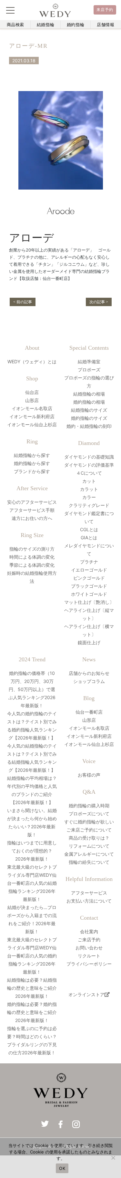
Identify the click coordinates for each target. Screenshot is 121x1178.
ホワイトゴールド (89, 594)
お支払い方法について (89, 901)
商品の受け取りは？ (89, 838)
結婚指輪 (46, 24)
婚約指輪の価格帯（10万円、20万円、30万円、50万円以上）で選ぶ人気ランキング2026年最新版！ (31, 689)
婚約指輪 (76, 24)
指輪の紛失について (89, 862)
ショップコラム (89, 681)
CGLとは (89, 529)
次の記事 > (98, 302)
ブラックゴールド (89, 586)
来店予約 (105, 9)
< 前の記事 (22, 302)
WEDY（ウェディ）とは (31, 361)
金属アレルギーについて (89, 854)
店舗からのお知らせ (89, 673)
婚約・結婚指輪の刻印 (89, 426)
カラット (89, 489)
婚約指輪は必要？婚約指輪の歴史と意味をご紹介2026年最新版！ (32, 1012)
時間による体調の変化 (32, 557)
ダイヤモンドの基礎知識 (89, 457)
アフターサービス (89, 892)
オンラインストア (86, 994)
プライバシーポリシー (89, 963)
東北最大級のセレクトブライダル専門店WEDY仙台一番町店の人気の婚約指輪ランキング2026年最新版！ (32, 956)
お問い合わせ (89, 947)
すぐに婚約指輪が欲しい (89, 821)
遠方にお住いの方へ (32, 518)
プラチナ (89, 561)
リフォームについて (89, 846)
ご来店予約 (89, 939)
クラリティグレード (89, 505)
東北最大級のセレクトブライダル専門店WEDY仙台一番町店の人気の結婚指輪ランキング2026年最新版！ (32, 883)
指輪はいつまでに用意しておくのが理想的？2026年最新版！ (32, 851)
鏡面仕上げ (89, 642)
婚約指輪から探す (32, 463)
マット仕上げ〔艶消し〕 (89, 602)
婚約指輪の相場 (89, 402)
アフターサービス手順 (32, 510)
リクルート (89, 955)
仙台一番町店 (89, 712)
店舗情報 (106, 24)
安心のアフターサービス (32, 502)
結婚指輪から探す (32, 455)
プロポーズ (89, 369)
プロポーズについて (89, 813)
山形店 (32, 400)
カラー (89, 497)
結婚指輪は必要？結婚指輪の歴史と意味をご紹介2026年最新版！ (32, 988)
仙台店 (32, 392)
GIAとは (89, 537)
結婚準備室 (89, 361)
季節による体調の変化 (32, 565)
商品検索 (16, 24)
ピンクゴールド (89, 578)
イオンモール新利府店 (32, 416)
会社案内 (89, 931)
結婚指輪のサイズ (89, 410)
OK (62, 1168)
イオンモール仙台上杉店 (32, 424)
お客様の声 (89, 775)
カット (89, 481)
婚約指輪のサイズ (89, 418)
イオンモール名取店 (32, 408)
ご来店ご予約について (89, 829)
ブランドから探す (32, 471)
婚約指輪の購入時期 (89, 805)
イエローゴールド (89, 570)
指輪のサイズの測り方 (32, 549)
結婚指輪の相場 (89, 394)
